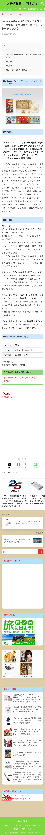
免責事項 (16, 829)
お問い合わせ (27, 829)
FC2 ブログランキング (21, 799)
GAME (14, 473)
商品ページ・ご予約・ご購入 (16, 70)
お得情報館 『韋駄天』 (22, 3)
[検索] (40, 551)
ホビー (10, 9)
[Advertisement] (22, 428)
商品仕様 (8, 66)
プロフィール (17, 826)
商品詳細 (8, 62)
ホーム (3, 9)
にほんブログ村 (17, 795)
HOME (23, 821)
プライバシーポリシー (31, 826)
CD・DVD (22, 9)
